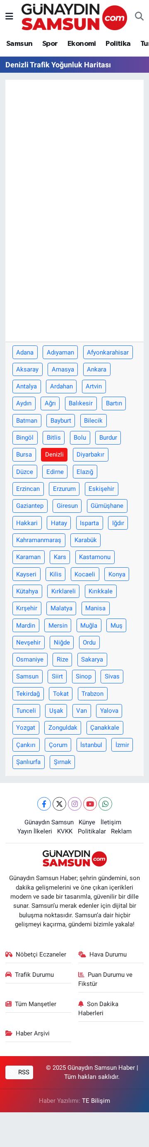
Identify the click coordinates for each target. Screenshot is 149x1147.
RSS (23, 1072)
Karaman (28, 557)
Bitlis (54, 437)
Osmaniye (29, 659)
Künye (87, 822)
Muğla (88, 625)
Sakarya (92, 659)
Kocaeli (84, 574)
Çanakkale (104, 727)
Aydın (23, 403)
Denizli (54, 454)
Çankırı (26, 745)
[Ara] (139, 17)
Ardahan (61, 386)
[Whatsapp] (105, 804)
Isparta (89, 523)
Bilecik (93, 420)
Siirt (57, 676)
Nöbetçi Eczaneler (41, 954)
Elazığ (85, 472)
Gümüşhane (107, 505)
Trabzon (92, 693)
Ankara (96, 369)
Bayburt (60, 420)
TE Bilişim (96, 1100)
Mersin (57, 625)
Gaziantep (29, 505)
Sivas (112, 676)
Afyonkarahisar (108, 352)
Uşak (56, 710)
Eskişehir (101, 489)
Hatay (59, 523)
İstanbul (91, 745)
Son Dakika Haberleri (98, 1008)
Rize (62, 659)
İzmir (122, 745)
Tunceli (26, 710)
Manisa (95, 608)
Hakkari (27, 523)
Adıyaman (60, 352)
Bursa (24, 454)
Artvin (94, 386)
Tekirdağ (28, 693)
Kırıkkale (101, 591)
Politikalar (92, 831)
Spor (50, 44)
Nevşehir (28, 642)
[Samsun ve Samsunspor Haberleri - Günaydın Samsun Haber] (74, 16)
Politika (118, 44)
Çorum (58, 745)
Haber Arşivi (33, 1033)
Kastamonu (95, 557)
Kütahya (27, 591)
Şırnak (62, 762)
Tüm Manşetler (35, 1004)
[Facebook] (44, 804)
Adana (25, 352)
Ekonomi (81, 44)
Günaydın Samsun (49, 822)
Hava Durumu (108, 954)
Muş (117, 625)
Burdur (108, 437)
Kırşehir (26, 608)
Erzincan (28, 489)
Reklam (121, 831)
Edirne (55, 472)
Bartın (114, 403)
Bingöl (25, 437)
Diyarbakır (90, 454)
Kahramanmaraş (38, 540)
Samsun (19, 44)
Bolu (80, 437)
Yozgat (25, 727)
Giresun (67, 505)
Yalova (109, 710)
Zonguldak (62, 727)
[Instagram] (75, 804)
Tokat (61, 693)
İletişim (111, 822)
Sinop (83, 676)
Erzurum (64, 489)
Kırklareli (63, 591)
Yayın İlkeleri (34, 831)
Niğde (62, 642)
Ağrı (50, 403)
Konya (116, 574)
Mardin (25, 625)
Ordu (89, 642)
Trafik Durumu (34, 974)
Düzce (24, 472)
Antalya (26, 386)
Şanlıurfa (28, 762)
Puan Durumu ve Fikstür (105, 979)
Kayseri (26, 574)
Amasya (63, 369)
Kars (60, 557)
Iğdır (118, 523)
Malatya (61, 608)
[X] (59, 804)
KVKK (64, 831)
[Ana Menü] (9, 16)
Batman (26, 420)
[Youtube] (90, 804)
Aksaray (27, 369)
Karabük (85, 540)
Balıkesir (81, 403)
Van (81, 710)
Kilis (56, 574)
